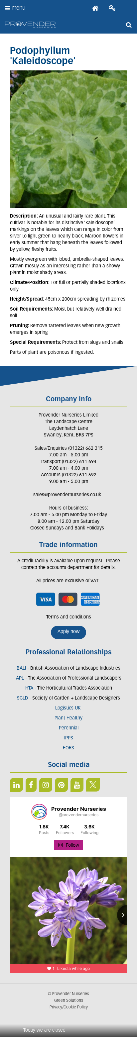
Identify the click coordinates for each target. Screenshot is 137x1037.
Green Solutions (68, 1001)
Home (95, 8)
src (128, 25)
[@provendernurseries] (39, 811)
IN (45, 785)
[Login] (112, 8)
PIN (61, 785)
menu (18, 8)
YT (76, 785)
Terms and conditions (68, 617)
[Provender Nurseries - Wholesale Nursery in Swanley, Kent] (30, 25)
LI (16, 785)
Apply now (68, 631)
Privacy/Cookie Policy (69, 1007)
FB (31, 785)
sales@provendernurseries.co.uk (67, 495)
